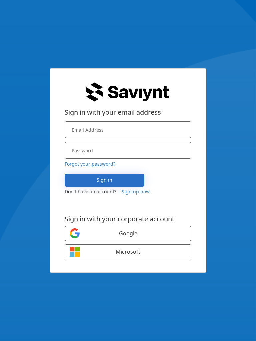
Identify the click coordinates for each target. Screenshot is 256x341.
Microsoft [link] (128, 251)
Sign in (104, 180)
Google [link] (128, 233)
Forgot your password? (90, 164)
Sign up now (136, 191)
